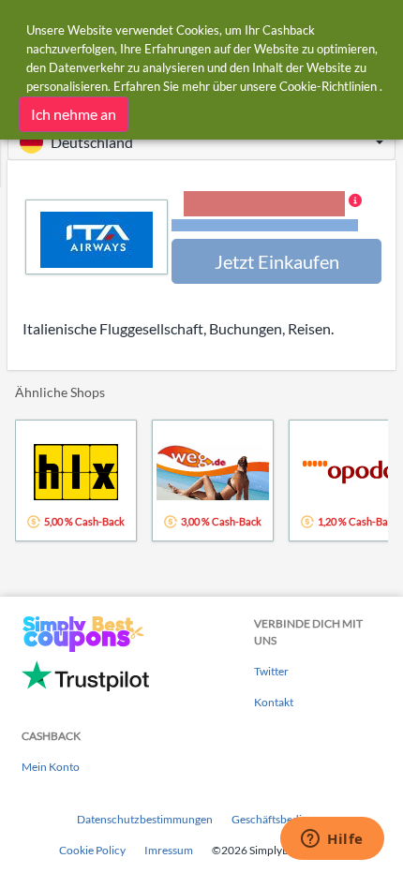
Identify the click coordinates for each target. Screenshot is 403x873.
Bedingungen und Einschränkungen (265, 225)
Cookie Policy (92, 850)
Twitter (271, 671)
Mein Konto (51, 767)
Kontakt (273, 702)
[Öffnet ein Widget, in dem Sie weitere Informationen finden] (332, 840)
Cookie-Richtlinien (328, 86)
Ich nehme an (73, 114)
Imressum (168, 850)
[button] (201, 142)
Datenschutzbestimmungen (145, 819)
